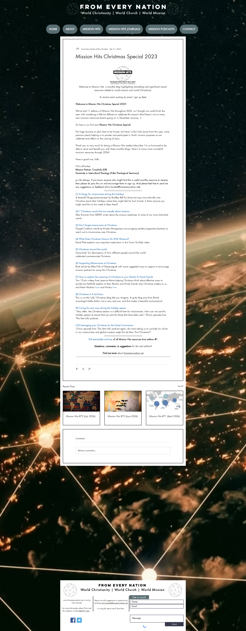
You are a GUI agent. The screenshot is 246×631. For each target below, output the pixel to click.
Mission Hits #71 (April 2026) (164, 416)
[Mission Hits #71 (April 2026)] (164, 401)
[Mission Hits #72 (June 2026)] (123, 401)
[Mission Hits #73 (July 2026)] (81, 401)
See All (180, 386)
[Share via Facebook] (77, 369)
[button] (139, 597)
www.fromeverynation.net (73, 600)
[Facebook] (72, 620)
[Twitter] (79, 620)
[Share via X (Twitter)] (83, 369)
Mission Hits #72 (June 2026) (123, 416)
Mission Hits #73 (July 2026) (80, 416)
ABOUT (82, 611)
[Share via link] (89, 369)
